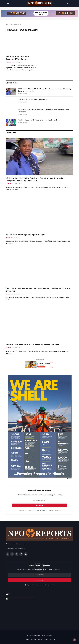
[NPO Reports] (39, 3)
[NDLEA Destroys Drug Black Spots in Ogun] (11, 101)
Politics (8, 62)
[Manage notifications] (74, 639)
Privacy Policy (52, 510)
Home (7, 24)
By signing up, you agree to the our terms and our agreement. (40, 510)
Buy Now (52, 639)
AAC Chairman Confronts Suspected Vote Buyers (17, 57)
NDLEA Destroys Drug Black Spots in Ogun (33, 99)
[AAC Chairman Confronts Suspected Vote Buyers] (22, 45)
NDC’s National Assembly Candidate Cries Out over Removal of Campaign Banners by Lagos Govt (45, 90)
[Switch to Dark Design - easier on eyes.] (68, 3)
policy (45, 585)
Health (46, 639)
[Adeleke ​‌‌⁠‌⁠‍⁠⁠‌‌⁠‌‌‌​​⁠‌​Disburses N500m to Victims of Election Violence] (11, 122)
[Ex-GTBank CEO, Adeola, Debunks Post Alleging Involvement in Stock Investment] (11, 112)
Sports (40, 639)
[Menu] (8, 3)
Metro (8, 237)
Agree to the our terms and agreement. (40, 585)
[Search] (71, 3)
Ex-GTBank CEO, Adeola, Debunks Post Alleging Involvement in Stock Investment (43, 111)
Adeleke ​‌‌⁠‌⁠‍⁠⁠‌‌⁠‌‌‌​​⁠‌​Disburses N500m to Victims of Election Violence (39, 120)
